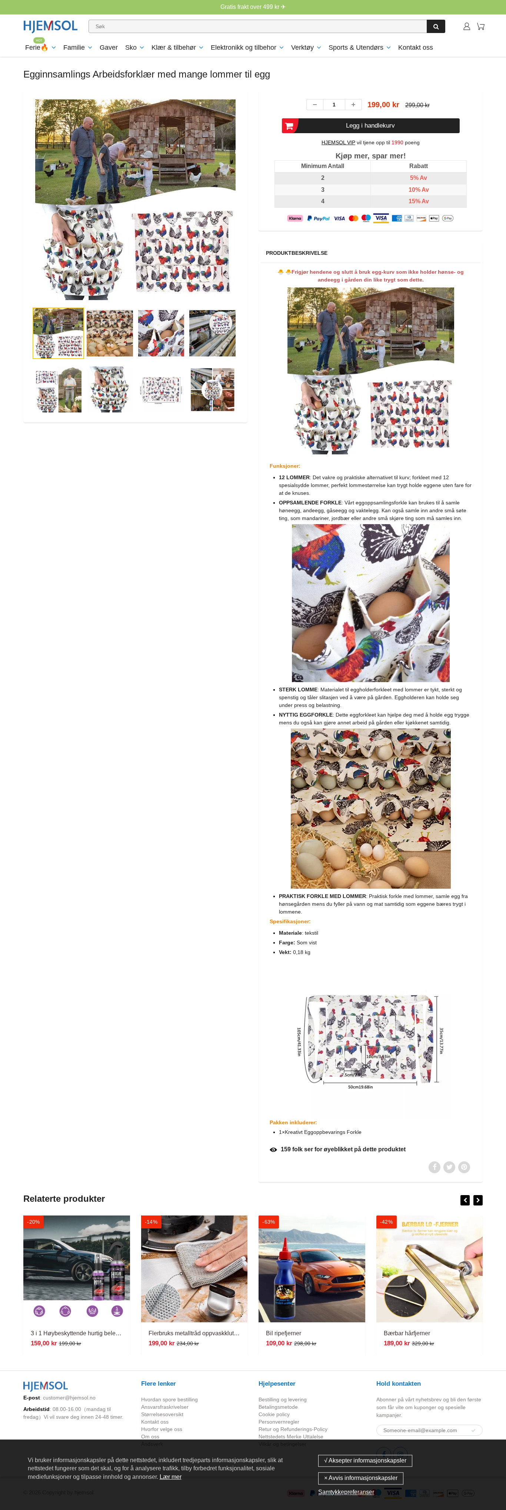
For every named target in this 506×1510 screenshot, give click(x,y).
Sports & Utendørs (356, 47)
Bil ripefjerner (283, 1333)
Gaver (109, 47)
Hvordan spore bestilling (169, 1399)
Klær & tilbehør (174, 47)
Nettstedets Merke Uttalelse (291, 1437)
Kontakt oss (415, 47)
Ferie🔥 (37, 47)
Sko (131, 47)
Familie (74, 47)
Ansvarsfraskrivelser (165, 1407)
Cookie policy (274, 1414)
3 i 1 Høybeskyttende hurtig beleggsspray (85, 1333)
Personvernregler (279, 1422)
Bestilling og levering (283, 1399)
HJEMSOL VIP (338, 142)
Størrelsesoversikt (162, 1414)
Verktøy (302, 47)
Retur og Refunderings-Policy (293, 1429)
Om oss (150, 1437)
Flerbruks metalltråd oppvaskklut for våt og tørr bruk (216, 1333)
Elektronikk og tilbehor (243, 47)
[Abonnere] (473, 1431)
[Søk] (436, 26)
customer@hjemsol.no (69, 1398)
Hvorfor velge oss (161, 1429)
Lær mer (171, 1477)
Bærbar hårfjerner (407, 1333)
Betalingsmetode (278, 1407)
